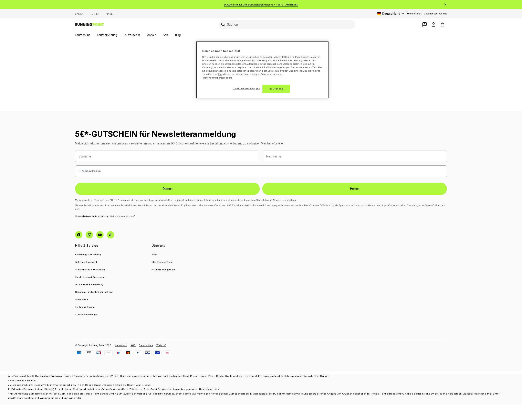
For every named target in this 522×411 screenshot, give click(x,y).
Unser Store (413, 13)
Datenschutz (146, 345)
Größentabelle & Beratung (89, 284)
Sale (166, 35)
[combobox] (287, 24)
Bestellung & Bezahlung (88, 254)
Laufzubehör (132, 35)
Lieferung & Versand (86, 262)
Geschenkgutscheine (435, 13)
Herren (94, 13)
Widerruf (161, 345)
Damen (79, 13)
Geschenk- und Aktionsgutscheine (94, 292)
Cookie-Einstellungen (86, 314)
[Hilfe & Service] (424, 24)
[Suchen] (223, 24)
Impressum (121, 345)
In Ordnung (276, 88)
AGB (133, 345)
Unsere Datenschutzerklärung (91, 216)
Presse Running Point (163, 269)
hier (220, 74)
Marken (151, 35)
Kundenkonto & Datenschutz (91, 277)
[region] (262, 69)
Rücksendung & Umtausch (90, 269)
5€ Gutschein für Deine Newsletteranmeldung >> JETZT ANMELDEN (261, 4)
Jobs (154, 254)
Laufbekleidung (107, 35)
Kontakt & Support (85, 307)
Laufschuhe (83, 35)
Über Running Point (162, 262)
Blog (178, 35)
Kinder (110, 13)
